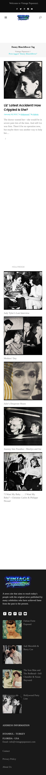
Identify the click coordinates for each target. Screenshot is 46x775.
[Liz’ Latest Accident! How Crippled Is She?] (23, 79)
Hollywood (25, 114)
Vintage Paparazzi (22, 51)
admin (35, 114)
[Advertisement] (23, 32)
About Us (7, 767)
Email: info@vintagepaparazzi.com (19, 741)
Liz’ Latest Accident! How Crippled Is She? (22, 107)
